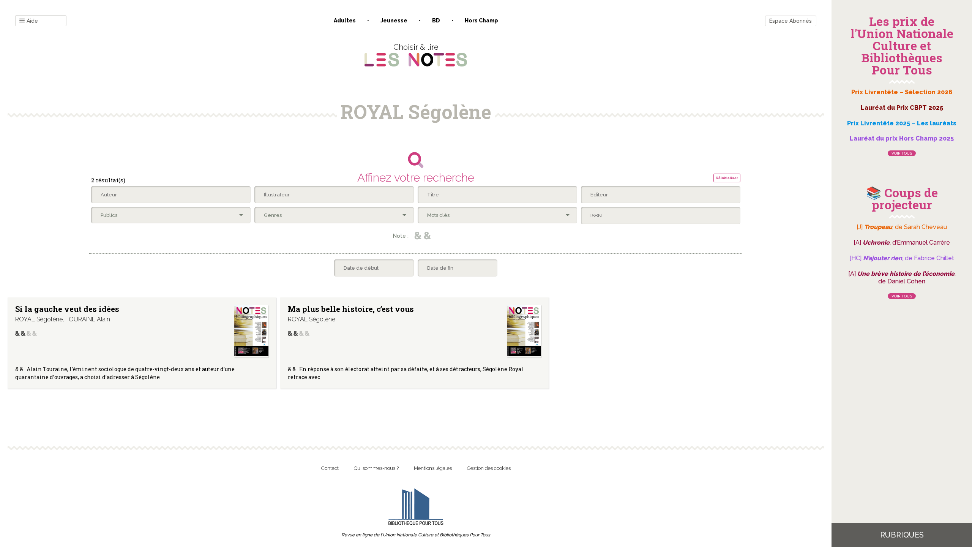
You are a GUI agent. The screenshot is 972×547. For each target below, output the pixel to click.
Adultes (345, 20)
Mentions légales (433, 468)
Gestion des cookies (489, 468)
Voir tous (902, 153)
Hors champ (481, 20)
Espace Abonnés (790, 21)
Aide (32, 21)
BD (436, 20)
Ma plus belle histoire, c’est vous (351, 309)
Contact (330, 468)
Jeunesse (393, 20)
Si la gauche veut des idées (67, 309)
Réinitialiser (727, 178)
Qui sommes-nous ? (376, 468)
